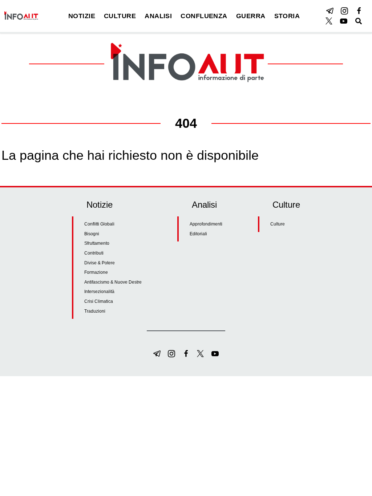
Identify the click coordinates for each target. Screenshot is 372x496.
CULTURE (120, 16)
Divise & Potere (99, 262)
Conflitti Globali (99, 224)
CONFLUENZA (204, 16)
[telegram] (330, 11)
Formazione (96, 272)
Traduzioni (94, 311)
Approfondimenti (206, 224)
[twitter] (329, 21)
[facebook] (359, 11)
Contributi (94, 253)
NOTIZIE (81, 16)
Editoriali (198, 233)
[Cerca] (358, 21)
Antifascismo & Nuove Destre (113, 282)
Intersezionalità (99, 291)
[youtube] (343, 21)
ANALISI (158, 16)
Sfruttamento (96, 243)
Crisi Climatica (98, 301)
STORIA (287, 16)
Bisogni (91, 233)
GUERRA (251, 16)
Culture (277, 224)
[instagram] (344, 11)
